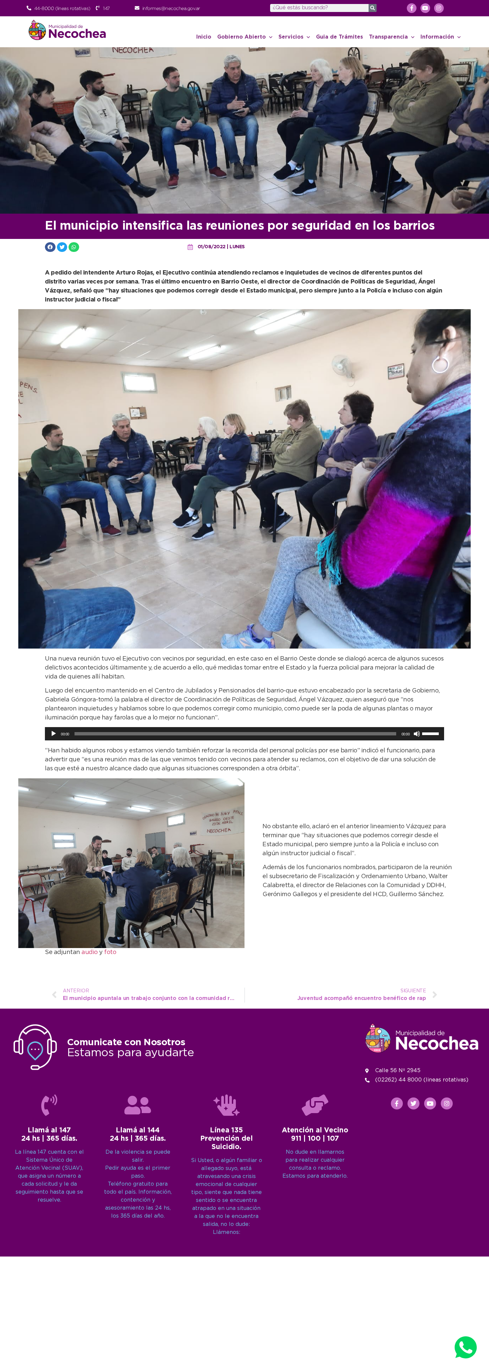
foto (110, 952)
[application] (244, 733)
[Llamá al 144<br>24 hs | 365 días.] (137, 1105)
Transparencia (388, 37)
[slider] (431, 733)
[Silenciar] (416, 733)
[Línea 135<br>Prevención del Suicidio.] (226, 1105)
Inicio (203, 37)
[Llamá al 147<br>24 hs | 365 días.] (49, 1105)
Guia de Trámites (339, 37)
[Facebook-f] (411, 8)
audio (90, 952)
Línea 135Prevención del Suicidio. (226, 1138)
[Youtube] (425, 8)
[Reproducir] (53, 733)
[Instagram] (439, 8)
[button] (50, 247)
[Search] (373, 8)
